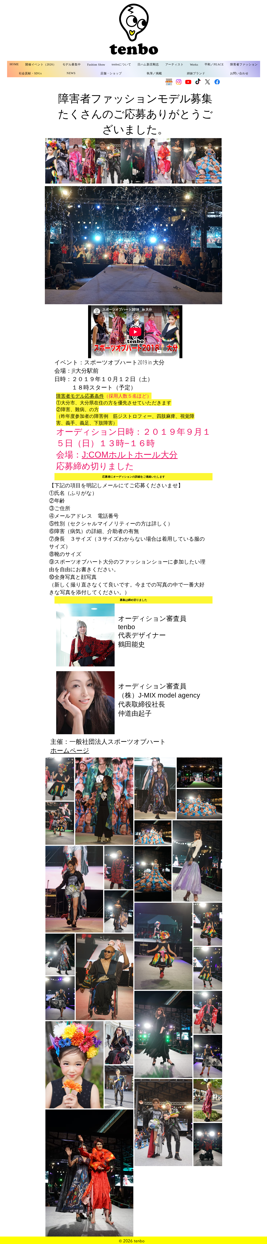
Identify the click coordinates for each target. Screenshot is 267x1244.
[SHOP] (169, 81)
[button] (71, 64)
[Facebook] (217, 81)
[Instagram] (178, 81)
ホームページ (69, 750)
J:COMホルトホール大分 (130, 454)
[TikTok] (197, 81)
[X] (207, 81)
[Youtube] (188, 81)
